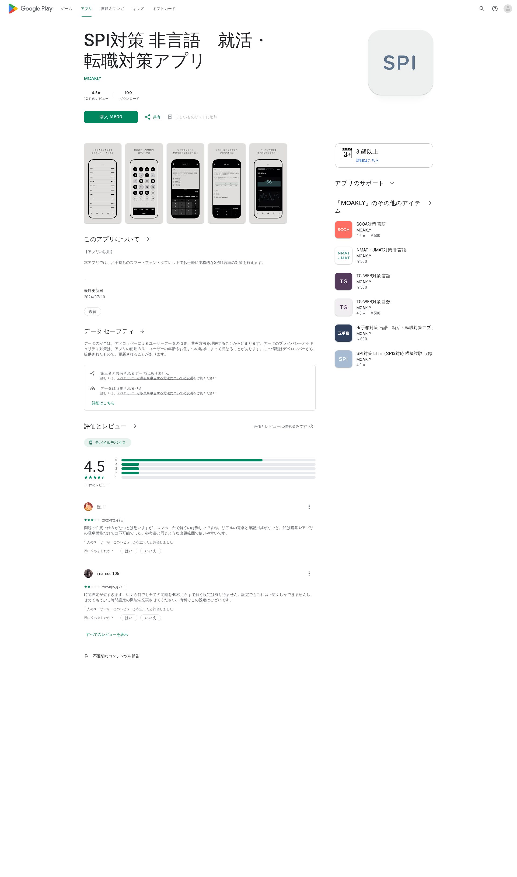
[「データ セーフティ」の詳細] (142, 331)
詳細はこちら (367, 160)
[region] (191, 95)
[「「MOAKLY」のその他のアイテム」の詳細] (429, 202)
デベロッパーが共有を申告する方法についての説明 (155, 378)
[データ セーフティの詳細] (103, 402)
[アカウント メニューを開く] (507, 8)
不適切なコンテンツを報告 (111, 656)
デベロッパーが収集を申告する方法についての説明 (155, 393)
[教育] (92, 312)
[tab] (66, 8)
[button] (102, 183)
